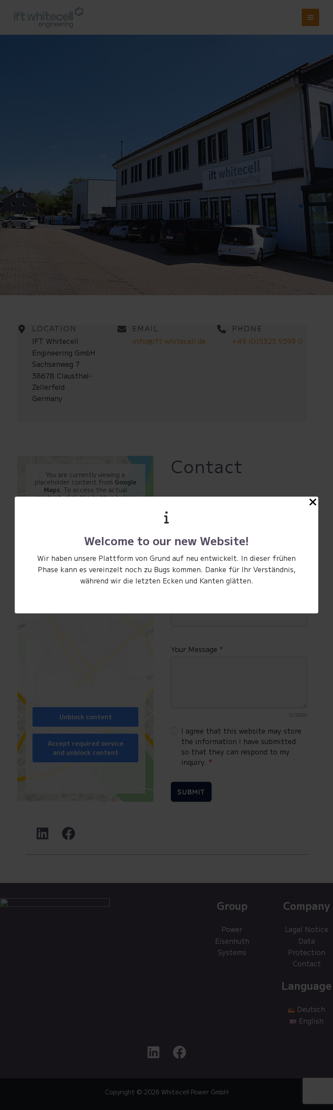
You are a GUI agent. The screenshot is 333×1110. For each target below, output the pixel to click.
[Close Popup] (312, 502)
